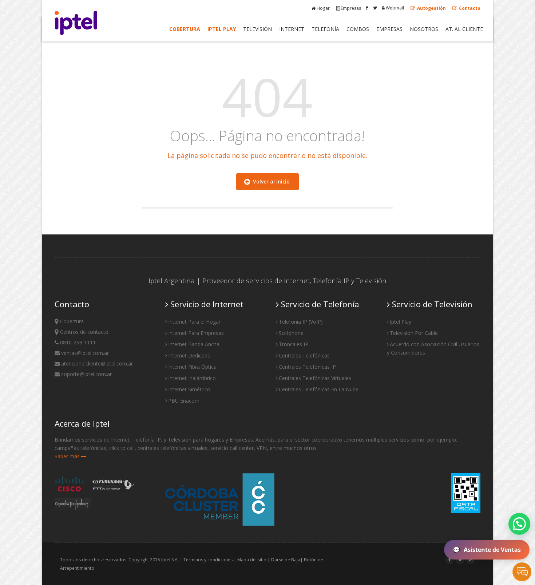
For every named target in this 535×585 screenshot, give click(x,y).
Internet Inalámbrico (192, 378)
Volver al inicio (270, 181)
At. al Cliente (464, 28)
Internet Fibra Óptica (192, 366)
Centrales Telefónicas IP (307, 366)
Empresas (351, 8)
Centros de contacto (83, 331)
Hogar (323, 8)
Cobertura (184, 28)
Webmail (394, 8)
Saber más (68, 456)
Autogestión (431, 8)
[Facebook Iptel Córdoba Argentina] (449, 559)
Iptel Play (221, 28)
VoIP (315, 321)
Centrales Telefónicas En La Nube (318, 389)
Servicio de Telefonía (319, 304)
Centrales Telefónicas (304, 355)
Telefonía (325, 28)
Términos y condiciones (208, 560)
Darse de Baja (285, 560)
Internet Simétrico (189, 389)
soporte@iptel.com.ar (86, 374)
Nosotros (424, 28)
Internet (291, 28)
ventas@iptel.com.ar (84, 352)
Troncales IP (293, 344)
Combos (357, 28)
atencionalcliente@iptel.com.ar (96, 363)
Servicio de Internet (205, 304)
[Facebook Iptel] (367, 8)
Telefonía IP (331, 280)
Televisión (257, 28)
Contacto (469, 8)
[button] (519, 524)
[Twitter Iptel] (375, 8)
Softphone (291, 332)
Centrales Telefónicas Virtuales (315, 378)
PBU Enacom (183, 400)
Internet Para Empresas (196, 332)
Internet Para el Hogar (194, 321)
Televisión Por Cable (414, 332)
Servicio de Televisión (431, 304)
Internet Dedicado (189, 355)
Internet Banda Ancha (193, 344)
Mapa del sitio (251, 560)
